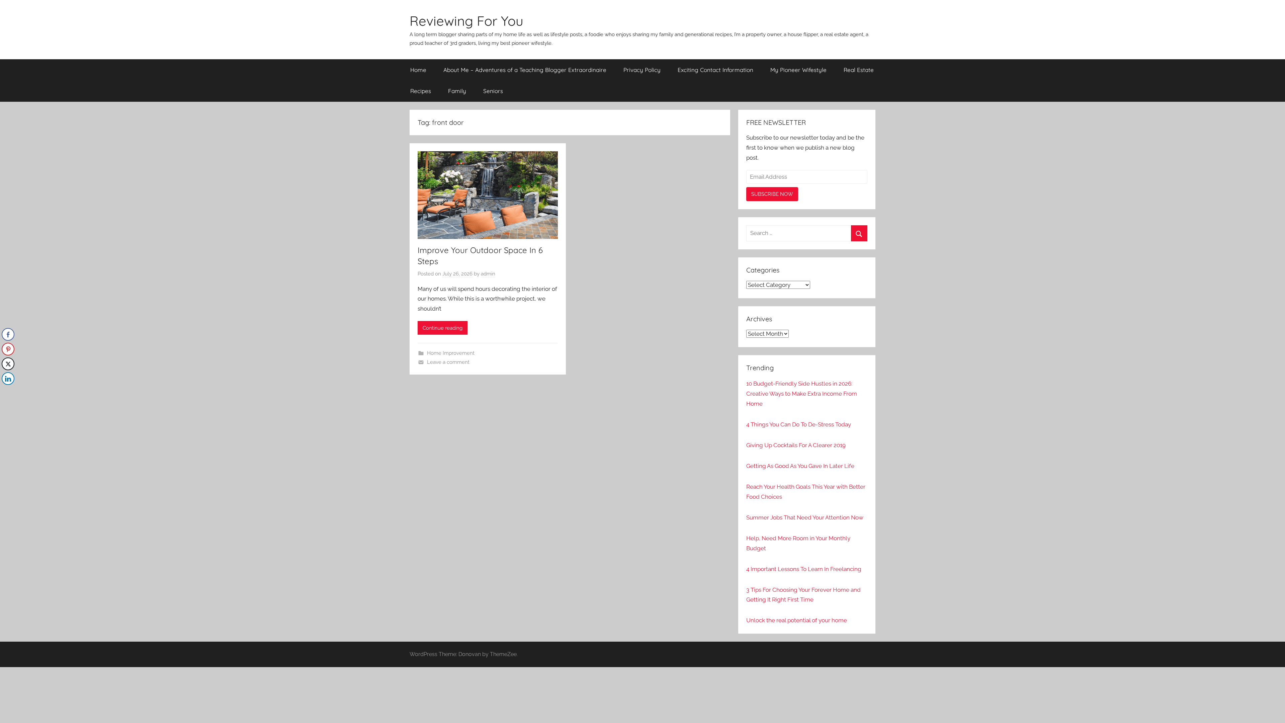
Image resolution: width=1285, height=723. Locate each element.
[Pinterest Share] (8, 349)
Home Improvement (451, 353)
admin (488, 274)
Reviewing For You (466, 20)
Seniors (493, 90)
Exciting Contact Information (715, 69)
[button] (8, 392)
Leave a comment (448, 362)
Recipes (420, 90)
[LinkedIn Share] (8, 378)
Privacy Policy (642, 69)
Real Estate (859, 69)
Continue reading (442, 328)
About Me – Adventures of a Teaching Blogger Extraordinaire (524, 69)
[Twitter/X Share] (8, 363)
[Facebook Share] (8, 334)
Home (418, 69)
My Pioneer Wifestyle (798, 69)
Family (457, 90)
